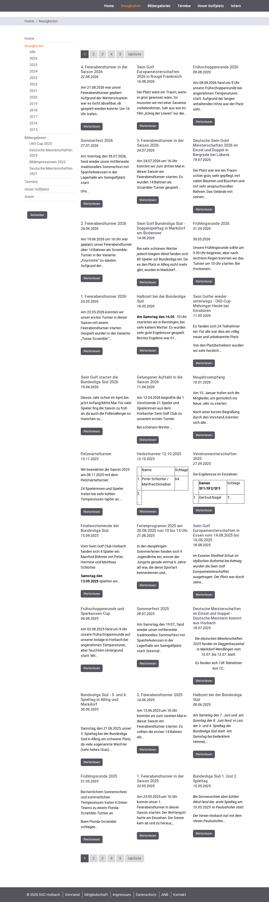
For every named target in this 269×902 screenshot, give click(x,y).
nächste (134, 54)
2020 (33, 97)
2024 (33, 71)
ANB (164, 895)
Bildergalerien (159, 6)
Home (109, 6)
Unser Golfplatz (211, 6)
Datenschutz (146, 895)
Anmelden (37, 215)
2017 (33, 117)
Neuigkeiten (131, 6)
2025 (33, 65)
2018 (33, 110)
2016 (33, 123)
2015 (33, 130)
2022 (33, 84)
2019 (33, 104)
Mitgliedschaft (96, 895)
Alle (32, 52)
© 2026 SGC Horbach (44, 895)
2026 (33, 58)
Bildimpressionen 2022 (48, 162)
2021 (33, 91)
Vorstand (72, 895)
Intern (236, 6)
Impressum (122, 895)
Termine (184, 6)
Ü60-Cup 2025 (41, 144)
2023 (33, 78)
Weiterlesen (91, 126)
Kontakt (179, 895)
